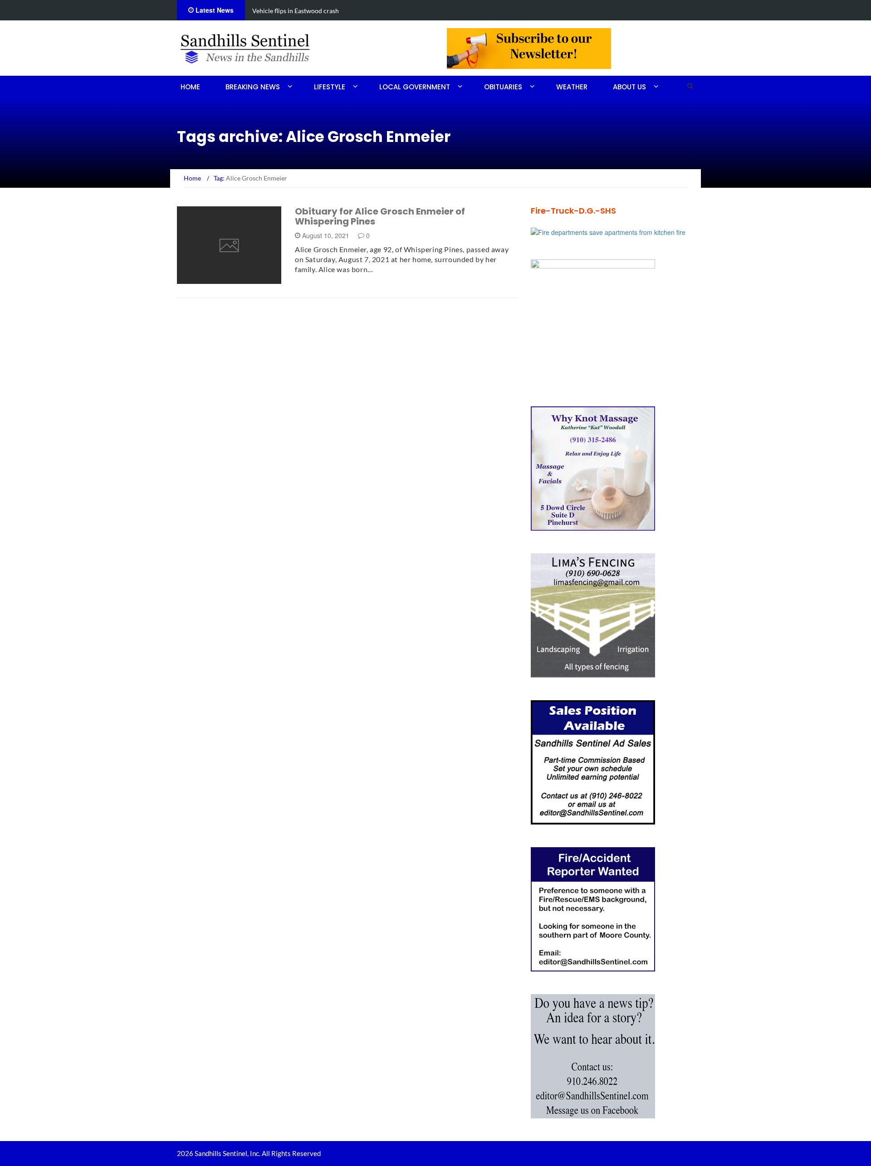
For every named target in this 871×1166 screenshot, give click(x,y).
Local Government (414, 87)
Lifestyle (329, 87)
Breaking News (252, 87)
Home (190, 87)
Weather (571, 87)
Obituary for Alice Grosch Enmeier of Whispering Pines (380, 216)
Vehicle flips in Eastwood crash (295, 11)
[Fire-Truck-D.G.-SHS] (608, 231)
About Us (629, 87)
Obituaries (503, 87)
